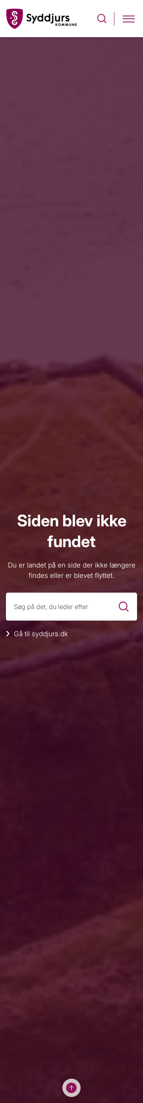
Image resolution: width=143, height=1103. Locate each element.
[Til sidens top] (71, 1088)
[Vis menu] (128, 18)
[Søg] (124, 607)
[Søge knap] (101, 18)
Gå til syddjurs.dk (41, 634)
